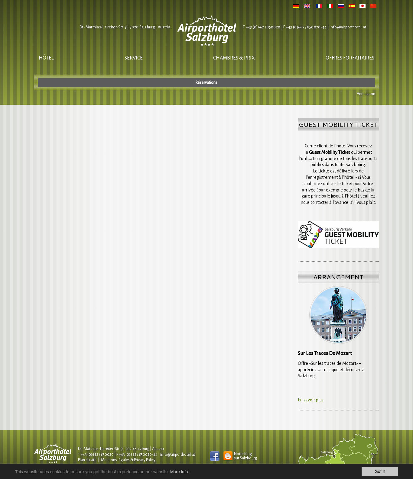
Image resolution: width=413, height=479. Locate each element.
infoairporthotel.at (348, 27)
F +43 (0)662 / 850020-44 (137, 454)
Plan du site (87, 460)
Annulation (366, 94)
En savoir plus (311, 399)
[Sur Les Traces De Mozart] (338, 315)
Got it (380, 471)
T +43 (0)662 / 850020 (261, 27)
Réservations (206, 82)
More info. (179, 471)
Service (134, 58)
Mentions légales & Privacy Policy (128, 460)
